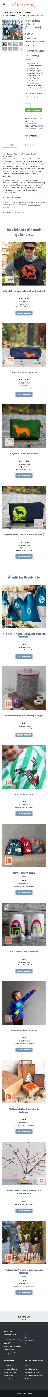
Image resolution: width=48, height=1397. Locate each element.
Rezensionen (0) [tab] (27, 145)
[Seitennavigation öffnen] (6, 4)
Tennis (40, 128)
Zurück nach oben (24, 1318)
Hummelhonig (8, 13)
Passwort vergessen (10, 1379)
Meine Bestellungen (10, 1369)
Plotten (27, 13)
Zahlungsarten (9, 1350)
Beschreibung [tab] (9, 145)
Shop (19, 13)
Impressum (29, 1344)
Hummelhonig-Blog (9, 192)
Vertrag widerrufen (10, 1353)
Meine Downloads (10, 1372)
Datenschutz (29, 1341)
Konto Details (8, 1366)
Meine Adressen (9, 1376)
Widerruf (7, 1343)
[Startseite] (24, 4)
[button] (19, 23)
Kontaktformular (31, 1369)
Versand (26, 304)
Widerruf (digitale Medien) (12, 1346)
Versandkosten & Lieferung (13, 1340)
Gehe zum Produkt (24, 313)
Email (27, 1366)
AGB (26, 1337)
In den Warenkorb (33, 110)
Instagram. (20, 212)
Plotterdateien (8, 15)
